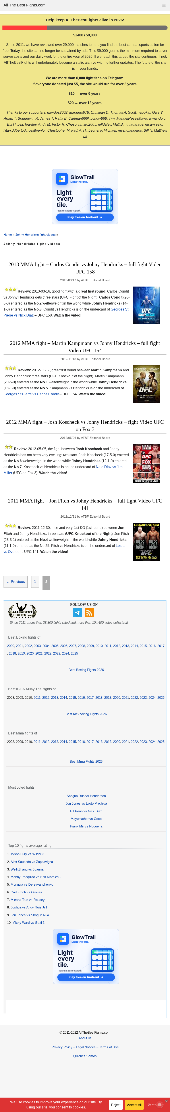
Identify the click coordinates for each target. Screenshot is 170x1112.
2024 (65, 653)
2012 (116, 646)
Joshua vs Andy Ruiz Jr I (29, 907)
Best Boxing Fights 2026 (86, 670)
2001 (19, 646)
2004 (46, 646)
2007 (72, 646)
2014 (134, 646)
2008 (81, 646)
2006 (63, 646)
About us (85, 1038)
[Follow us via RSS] (90, 616)
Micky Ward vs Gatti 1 (28, 922)
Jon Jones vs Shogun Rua (30, 915)
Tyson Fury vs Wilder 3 (27, 854)
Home (8, 234)
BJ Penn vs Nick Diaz (86, 811)
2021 (38, 653)
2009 (90, 646)
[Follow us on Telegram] (78, 616)
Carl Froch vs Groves (26, 892)
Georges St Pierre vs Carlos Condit (31, 394)
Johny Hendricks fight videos (35, 234)
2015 (143, 646)
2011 (107, 646)
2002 (28, 646)
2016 (152, 646)
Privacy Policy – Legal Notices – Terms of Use (85, 1047)
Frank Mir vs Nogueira (86, 826)
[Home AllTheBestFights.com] (22, 617)
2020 (30, 653)
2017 (160, 646)
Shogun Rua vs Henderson (86, 796)
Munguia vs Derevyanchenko (32, 884)
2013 (125, 646)
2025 (74, 653)
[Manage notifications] (159, 1104)
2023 (56, 653)
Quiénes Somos (85, 1056)
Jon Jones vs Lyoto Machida (86, 803)
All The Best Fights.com (25, 5)
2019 (21, 653)
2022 (47, 653)
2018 (12, 653)
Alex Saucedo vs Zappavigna (32, 862)
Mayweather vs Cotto (86, 819)
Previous (15, 582)
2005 (54, 646)
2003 (37, 646)
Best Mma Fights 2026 (86, 761)
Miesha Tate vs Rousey (28, 900)
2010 (99, 646)
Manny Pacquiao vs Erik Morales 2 (36, 877)
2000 (10, 646)
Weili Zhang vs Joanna (27, 869)
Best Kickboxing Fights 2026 (86, 714)
